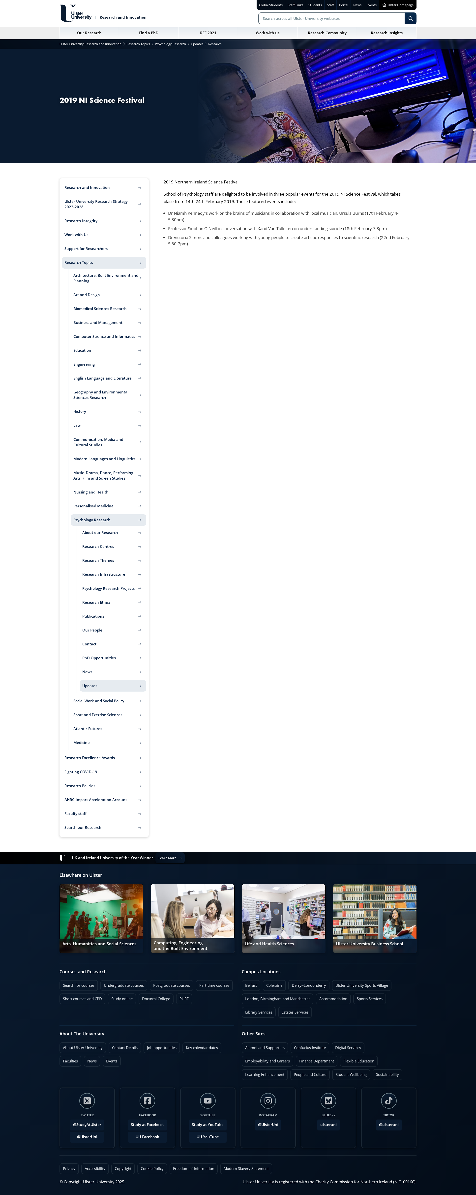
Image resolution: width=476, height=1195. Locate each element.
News (90, 1060)
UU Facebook (147, 1136)
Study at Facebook (147, 1124)
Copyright (123, 1168)
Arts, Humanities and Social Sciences (99, 944)
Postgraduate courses (170, 984)
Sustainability (386, 1073)
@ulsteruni (387, 1123)
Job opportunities (162, 1047)
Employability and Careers (266, 1060)
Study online (120, 997)
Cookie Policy (152, 1168)
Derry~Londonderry (307, 984)
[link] (101, 918)
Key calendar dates (202, 1047)
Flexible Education (357, 1060)
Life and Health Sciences (269, 944)
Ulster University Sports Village (361, 985)
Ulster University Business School (369, 944)
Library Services (257, 1011)
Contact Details (125, 1047)
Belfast (249, 984)
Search (410, 18)
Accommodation (331, 997)
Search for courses (78, 985)
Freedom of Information (193, 1168)
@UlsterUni (83, 1135)
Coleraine (272, 984)
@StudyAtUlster (87, 1124)
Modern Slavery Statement (246, 1168)
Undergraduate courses (122, 984)
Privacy (69, 1168)
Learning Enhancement (263, 1073)
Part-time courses (212, 984)
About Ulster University (83, 1047)
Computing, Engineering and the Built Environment (181, 945)
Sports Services (368, 997)
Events (110, 1060)
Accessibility (95, 1168)
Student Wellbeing (349, 1073)
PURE (184, 998)
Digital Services (346, 1046)
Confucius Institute (308, 1046)
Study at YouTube (208, 1124)
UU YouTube (208, 1136)
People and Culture (308, 1073)
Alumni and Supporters (263, 1046)
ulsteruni (328, 1124)
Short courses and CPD (81, 997)
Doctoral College (154, 997)
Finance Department (315, 1060)
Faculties (70, 1061)
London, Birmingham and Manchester (277, 998)
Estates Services (293, 1011)
